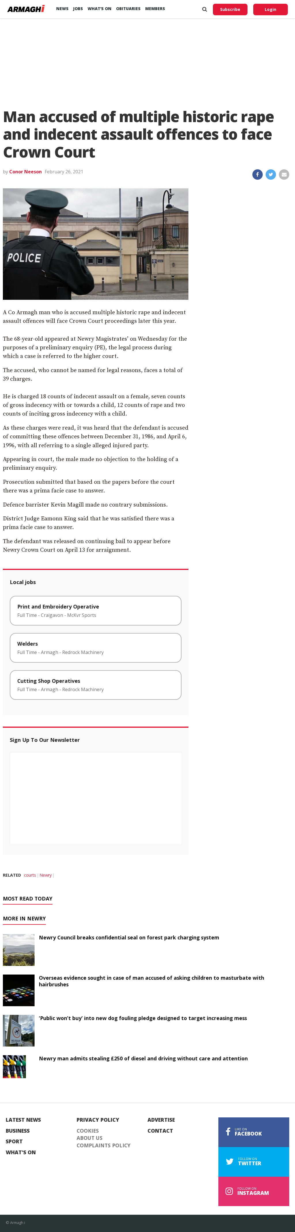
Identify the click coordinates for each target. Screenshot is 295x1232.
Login (270, 9)
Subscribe (230, 9)
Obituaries (128, 8)
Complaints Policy (104, 1145)
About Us (90, 1138)
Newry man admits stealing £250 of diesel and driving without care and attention (143, 1058)
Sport (14, 1141)
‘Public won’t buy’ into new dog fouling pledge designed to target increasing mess (143, 1018)
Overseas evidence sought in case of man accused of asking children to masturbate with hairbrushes (151, 981)
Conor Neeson (25, 171)
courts (30, 875)
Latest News (23, 1120)
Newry (45, 875)
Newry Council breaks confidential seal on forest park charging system (129, 937)
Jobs (78, 8)
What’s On (99, 8)
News (62, 8)
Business (18, 1131)
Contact (160, 1131)
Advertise (161, 1120)
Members (155, 8)
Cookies (88, 1131)
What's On (21, 1152)
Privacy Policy (98, 1120)
